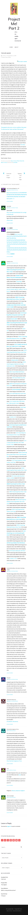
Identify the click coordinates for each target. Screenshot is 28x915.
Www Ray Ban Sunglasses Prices (13, 729)
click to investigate (10, 795)
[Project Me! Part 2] (14, 8)
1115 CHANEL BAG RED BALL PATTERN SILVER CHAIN (16, 442)
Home (11, 47)
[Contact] (16, 840)
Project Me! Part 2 (14, 24)
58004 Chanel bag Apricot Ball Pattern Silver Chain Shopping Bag (17, 454)
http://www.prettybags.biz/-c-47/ (13, 188)
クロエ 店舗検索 (10, 228)
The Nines (22, 144)
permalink (15, 162)
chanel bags (23, 407)
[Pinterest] (11, 840)
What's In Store (4, 162)
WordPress (19, 910)
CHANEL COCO (10, 261)
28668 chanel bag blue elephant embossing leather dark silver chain (16, 501)
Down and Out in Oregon (8, 175)
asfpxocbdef (10, 220)
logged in (9, 826)
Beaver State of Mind (6, 57)
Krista (4, 55)
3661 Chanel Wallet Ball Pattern (17, 371)
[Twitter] (5, 840)
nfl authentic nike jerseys (11, 699)
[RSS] (19, 840)
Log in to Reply (10, 201)
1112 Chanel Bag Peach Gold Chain (17, 393)
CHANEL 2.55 (12, 417)
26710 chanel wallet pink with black (17, 550)
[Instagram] (8, 840)
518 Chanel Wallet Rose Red (18, 377)
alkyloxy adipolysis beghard (18, 790)
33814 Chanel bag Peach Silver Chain (17, 491)
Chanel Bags (19, 281)
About (16, 47)
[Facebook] (2, 840)
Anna (8, 768)
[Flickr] (13, 840)
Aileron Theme (9, 910)
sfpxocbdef (9, 206)
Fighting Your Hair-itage (20, 176)
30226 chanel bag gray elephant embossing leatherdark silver (16, 364)
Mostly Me (22, 160)
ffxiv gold (8, 677)
